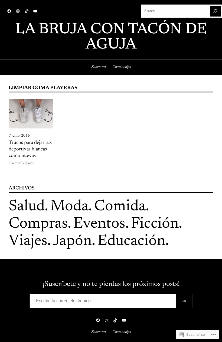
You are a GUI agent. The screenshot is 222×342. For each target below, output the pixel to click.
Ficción (155, 224)
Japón (72, 241)
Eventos (99, 224)
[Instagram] (18, 11)
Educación (131, 241)
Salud (27, 206)
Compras (38, 224)
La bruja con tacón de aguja (111, 37)
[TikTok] (26, 11)
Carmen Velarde (21, 163)
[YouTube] (35, 11)
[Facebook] (9, 11)
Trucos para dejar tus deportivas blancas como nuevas (30, 149)
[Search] (215, 11)
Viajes (28, 241)
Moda (69, 206)
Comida (120, 206)
